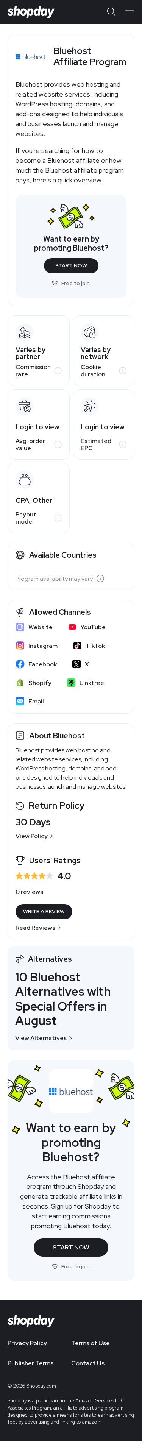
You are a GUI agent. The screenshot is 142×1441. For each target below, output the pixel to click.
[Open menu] (129, 12)
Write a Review (44, 911)
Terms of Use (90, 1343)
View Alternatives (41, 1038)
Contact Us (88, 1363)
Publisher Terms (30, 1363)
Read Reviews (35, 927)
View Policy (32, 836)
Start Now (71, 265)
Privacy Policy (27, 1343)
